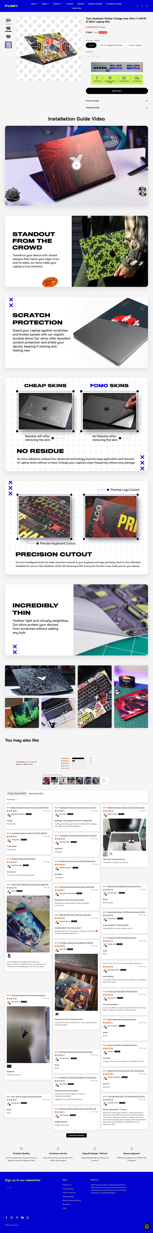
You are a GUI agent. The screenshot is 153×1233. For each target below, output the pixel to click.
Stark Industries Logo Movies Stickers (122, 1019)
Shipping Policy (68, 1196)
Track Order (76, 8)
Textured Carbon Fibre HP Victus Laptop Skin (28, 995)
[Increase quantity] (98, 56)
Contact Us (67, 1185)
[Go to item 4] (8, 45)
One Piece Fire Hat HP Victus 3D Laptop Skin (76, 1052)
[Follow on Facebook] (6, 1217)
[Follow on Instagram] (11, 1217)
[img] (26, 762)
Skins (33, 4)
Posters (70, 4)
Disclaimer (66, 1204)
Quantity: (89, 52)
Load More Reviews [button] (76, 1135)
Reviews (80, 4)
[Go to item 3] (8, 37)
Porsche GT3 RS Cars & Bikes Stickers (122, 938)
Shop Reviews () (36, 793)
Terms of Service (69, 1192)
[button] (65, 758)
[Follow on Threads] (17, 1217)
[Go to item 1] (8, 20)
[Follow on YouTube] (22, 1217)
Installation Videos (114, 4)
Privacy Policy (68, 1189)
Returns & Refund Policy (72, 1200)
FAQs (64, 1208)
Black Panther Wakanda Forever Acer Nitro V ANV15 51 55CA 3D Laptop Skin (122, 887)
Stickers (56, 4)
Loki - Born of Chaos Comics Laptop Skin (27, 1096)
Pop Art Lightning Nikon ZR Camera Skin (122, 991)
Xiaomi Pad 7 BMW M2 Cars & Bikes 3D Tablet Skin (30, 884)
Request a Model (95, 4)
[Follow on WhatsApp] (27, 1217)
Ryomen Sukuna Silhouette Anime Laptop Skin (77, 887)
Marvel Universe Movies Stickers (23, 859)
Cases (44, 4)
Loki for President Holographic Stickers (122, 1045)
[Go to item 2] (8, 28)
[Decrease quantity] (89, 56)
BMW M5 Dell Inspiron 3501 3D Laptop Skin (75, 915)
